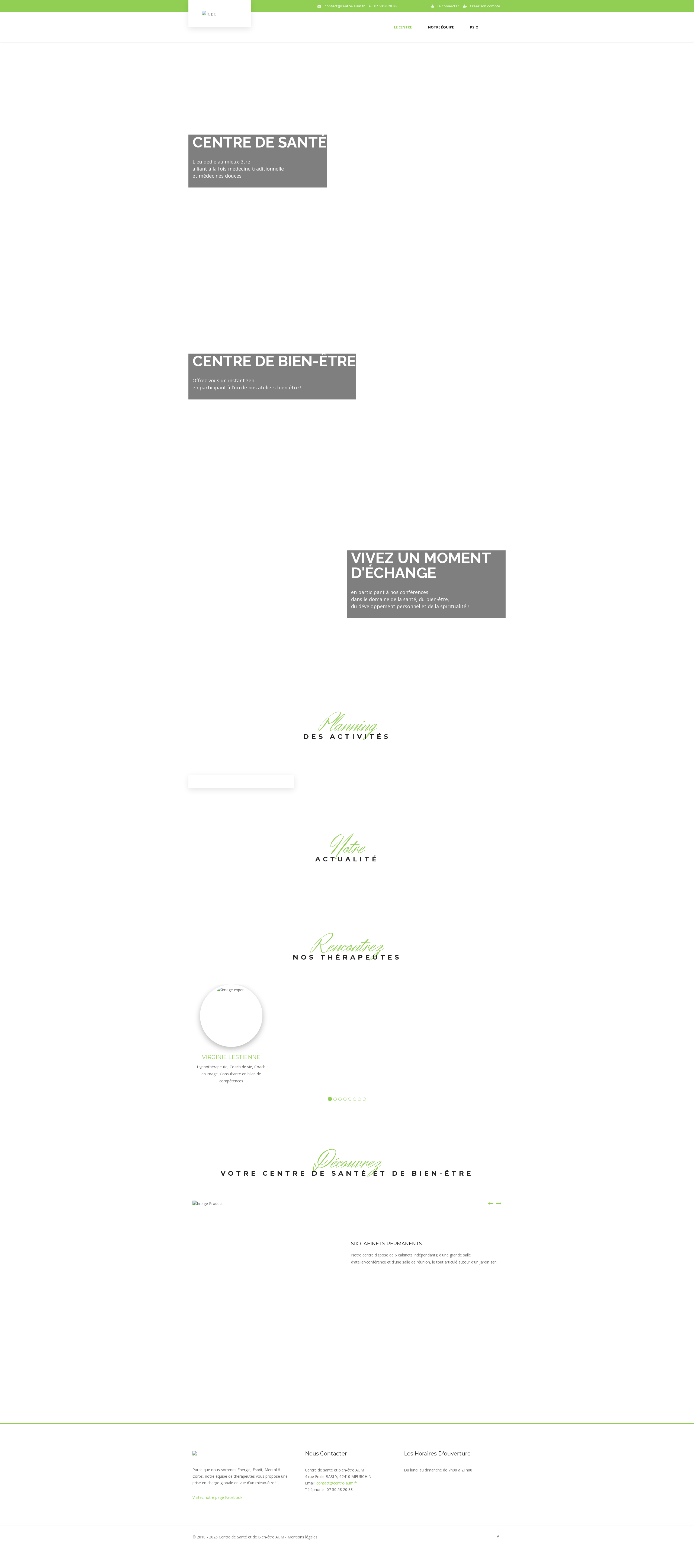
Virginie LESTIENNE (231, 1057)
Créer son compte (485, 6)
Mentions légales (302, 1537)
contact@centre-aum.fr (344, 6)
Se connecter (447, 6)
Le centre (403, 27)
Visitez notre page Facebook (217, 1497)
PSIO (474, 27)
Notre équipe (441, 27)
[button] (490, 1236)
